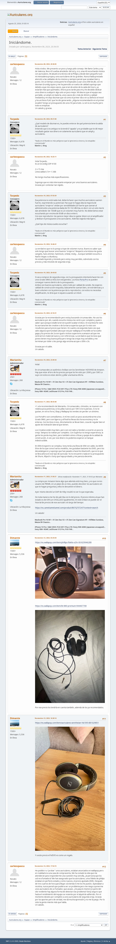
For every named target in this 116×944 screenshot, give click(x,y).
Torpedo (14, 119)
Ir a (72, 925)
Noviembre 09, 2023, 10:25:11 (45, 157)
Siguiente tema (100, 49)
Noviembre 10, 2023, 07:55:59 (45, 196)
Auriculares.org (74, 22)
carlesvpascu (17, 64)
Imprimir (103, 56)
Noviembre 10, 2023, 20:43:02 (45, 272)
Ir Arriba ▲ (106, 941)
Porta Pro (84, 279)
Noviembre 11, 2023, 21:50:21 (45, 476)
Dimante (15, 537)
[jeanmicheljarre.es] (11, 386)
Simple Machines (25, 941)
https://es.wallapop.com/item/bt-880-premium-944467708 (61, 606)
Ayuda (83, 941)
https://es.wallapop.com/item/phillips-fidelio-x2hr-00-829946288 (63, 542)
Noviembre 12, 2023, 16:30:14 (45, 718)
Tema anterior (84, 49)
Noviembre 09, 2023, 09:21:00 (45, 119)
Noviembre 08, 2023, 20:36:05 (45, 64)
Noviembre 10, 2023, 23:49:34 (45, 360)
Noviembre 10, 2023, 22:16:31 (45, 313)
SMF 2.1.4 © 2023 (12, 941)
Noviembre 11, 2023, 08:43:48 (45, 402)
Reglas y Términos (93, 941)
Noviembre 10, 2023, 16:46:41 (45, 244)
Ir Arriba (12, 914)
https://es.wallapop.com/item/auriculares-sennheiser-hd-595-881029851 (67, 722)
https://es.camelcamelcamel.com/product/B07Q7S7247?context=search (66, 507)
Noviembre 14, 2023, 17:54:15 (45, 866)
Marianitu (16, 359)
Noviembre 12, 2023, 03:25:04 (45, 538)
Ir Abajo (11, 56)
